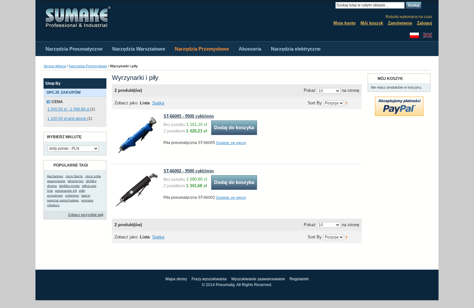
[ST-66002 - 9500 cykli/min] (137, 190)
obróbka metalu (69, 186)
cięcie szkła (93, 176)
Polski (414, 35)
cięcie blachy (74, 176)
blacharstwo (55, 176)
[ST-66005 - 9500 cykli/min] (137, 135)
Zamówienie (400, 23)
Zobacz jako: (126, 103)
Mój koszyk (371, 23)
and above (67, 118)
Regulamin (299, 279)
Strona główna (55, 66)
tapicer (85, 195)
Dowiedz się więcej (231, 143)
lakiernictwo (76, 181)
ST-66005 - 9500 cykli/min (188, 116)
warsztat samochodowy (63, 200)
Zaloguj (424, 23)
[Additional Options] (399, 99)
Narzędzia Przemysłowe (88, 66)
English (427, 35)
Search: (331, 5)
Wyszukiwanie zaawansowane (258, 279)
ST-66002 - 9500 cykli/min (188, 170)
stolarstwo (72, 195)
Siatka (158, 103)
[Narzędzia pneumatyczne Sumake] (78, 17)
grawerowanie (56, 181)
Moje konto (344, 23)
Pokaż (310, 90)
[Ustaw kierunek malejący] (346, 103)
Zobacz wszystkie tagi (85, 215)
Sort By (315, 103)
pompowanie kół (66, 190)
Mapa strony (176, 279)
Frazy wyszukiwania (209, 279)
